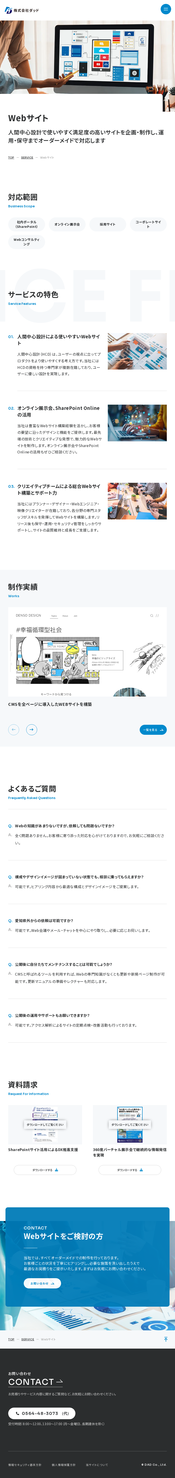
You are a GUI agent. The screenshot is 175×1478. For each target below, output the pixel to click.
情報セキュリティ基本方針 (25, 1465)
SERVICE (27, 157)
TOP (11, 157)
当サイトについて (97, 1465)
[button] (31, 729)
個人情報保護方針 (64, 1465)
